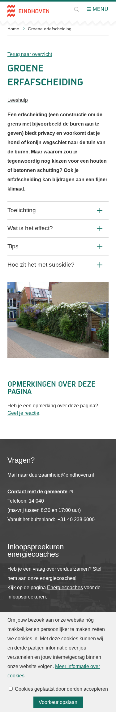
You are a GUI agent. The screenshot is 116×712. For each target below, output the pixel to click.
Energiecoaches (65, 587)
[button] (76, 9)
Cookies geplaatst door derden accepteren (61, 689)
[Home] (28, 11)
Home (13, 28)
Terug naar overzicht (29, 54)
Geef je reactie (23, 413)
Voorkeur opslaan (58, 702)
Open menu (91, 9)
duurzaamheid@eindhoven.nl (61, 475)
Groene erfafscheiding (49, 28)
